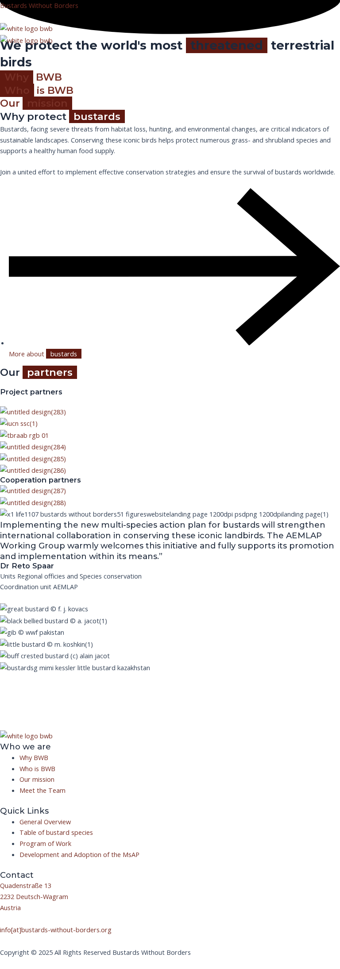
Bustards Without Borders (39, 5)
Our (34, 103)
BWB (33, 77)
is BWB (38, 90)
